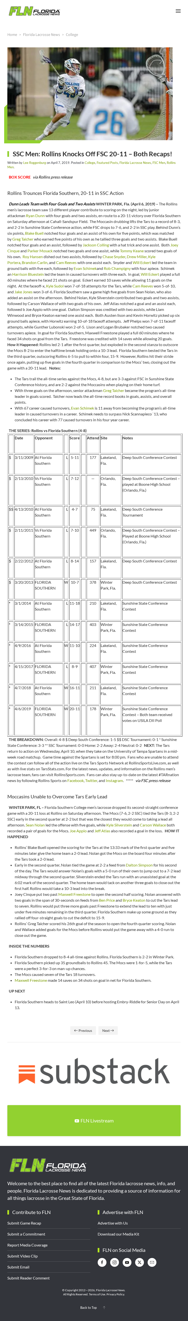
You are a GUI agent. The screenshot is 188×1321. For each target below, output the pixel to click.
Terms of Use (97, 1294)
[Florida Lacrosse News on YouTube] (127, 1262)
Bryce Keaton (134, 900)
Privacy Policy (115, 1294)
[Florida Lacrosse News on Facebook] (102, 1262)
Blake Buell (34, 233)
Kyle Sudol (55, 286)
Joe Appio (78, 830)
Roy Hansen (33, 256)
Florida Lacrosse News (135, 163)
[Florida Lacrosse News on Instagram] (114, 1262)
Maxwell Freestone (74, 894)
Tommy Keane (132, 250)
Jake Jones (23, 291)
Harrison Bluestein (28, 274)
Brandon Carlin (34, 262)
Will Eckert (142, 262)
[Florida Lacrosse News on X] (139, 1262)
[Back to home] (34, 11)
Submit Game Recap (24, 1223)
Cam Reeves (66, 262)
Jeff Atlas (102, 830)
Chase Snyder (114, 256)
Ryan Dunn (35, 215)
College (90, 163)
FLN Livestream (97, 1120)
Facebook (75, 780)
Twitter (91, 780)
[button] (178, 11)
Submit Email (18, 1267)
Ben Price (107, 900)
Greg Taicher (22, 239)
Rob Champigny (117, 268)
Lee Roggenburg (34, 163)
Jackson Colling (96, 245)
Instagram (114, 780)
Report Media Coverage (27, 1245)
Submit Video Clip (22, 1256)
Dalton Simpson (139, 865)
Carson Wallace (153, 825)
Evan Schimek (85, 268)
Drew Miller (137, 256)
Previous (85, 1030)
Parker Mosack (40, 250)
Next (106, 1030)
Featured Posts (107, 163)
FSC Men (159, 163)
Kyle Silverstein (119, 825)
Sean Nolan (35, 825)
